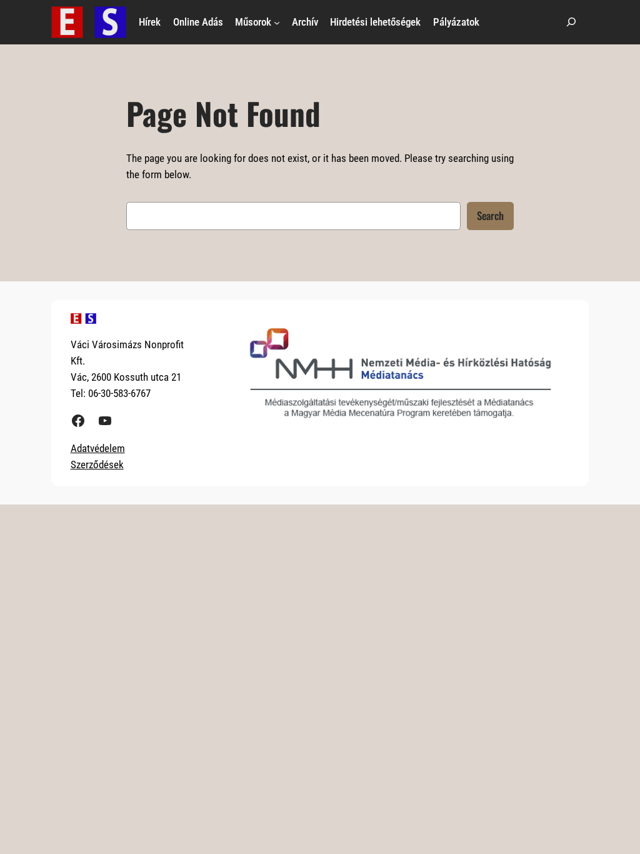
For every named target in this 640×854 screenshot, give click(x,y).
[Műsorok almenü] (277, 22)
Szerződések (97, 464)
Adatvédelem (98, 448)
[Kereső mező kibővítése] (571, 22)
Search (490, 215)
